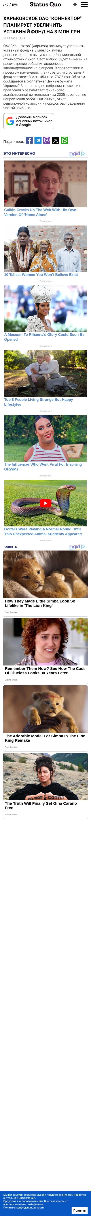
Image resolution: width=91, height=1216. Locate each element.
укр (5, 4)
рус (15, 4)
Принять (79, 1210)
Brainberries (46, 221)
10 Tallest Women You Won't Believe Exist (41, 275)
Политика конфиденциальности (23, 1207)
